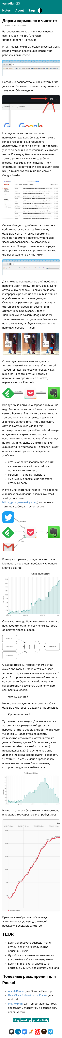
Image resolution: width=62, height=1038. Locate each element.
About (19, 10)
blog (16, 1020)
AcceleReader (16, 991)
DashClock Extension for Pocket (28, 995)
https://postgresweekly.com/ (19, 502)
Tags (32, 10)
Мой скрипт (15, 1003)
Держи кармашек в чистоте (29, 20)
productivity (41, 1020)
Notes (6, 10)
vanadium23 (11, 3)
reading (26, 1020)
